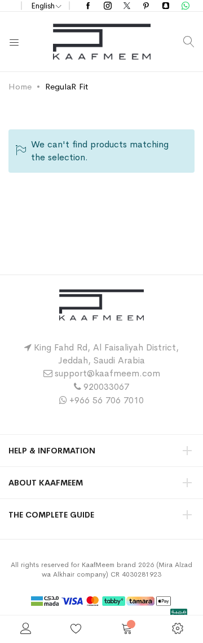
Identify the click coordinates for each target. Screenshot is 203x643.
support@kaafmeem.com (107, 373)
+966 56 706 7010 (106, 400)
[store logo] (102, 41)
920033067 (106, 387)
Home (20, 86)
